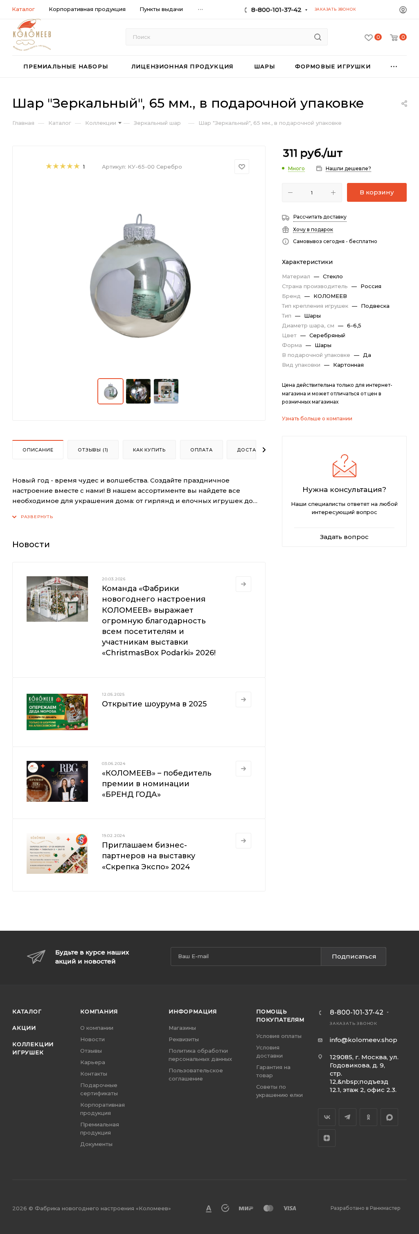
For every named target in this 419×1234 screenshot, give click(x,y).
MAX (389, 1117)
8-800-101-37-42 (276, 10)
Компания (98, 1011)
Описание (38, 450)
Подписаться (354, 956)
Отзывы (91, 1050)
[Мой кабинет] (403, 11)
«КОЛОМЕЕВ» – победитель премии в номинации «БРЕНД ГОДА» (157, 784)
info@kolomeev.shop (363, 1040)
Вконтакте (327, 1117)
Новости (92, 1039)
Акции (24, 1027)
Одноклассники (368, 1117)
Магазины (182, 1027)
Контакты (93, 1073)
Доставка (251, 450)
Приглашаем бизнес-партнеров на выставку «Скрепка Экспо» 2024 (148, 856)
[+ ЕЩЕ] (394, 66)
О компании (96, 1027)
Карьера (92, 1062)
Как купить (149, 450)
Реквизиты (184, 1039)
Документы (96, 1144)
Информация (193, 1011)
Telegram (347, 1117)
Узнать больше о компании (317, 418)
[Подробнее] (243, 584)
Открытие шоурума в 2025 (154, 703)
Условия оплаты (279, 1036)
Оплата (201, 450)
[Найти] (318, 36)
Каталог (27, 1011)
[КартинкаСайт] (139, 276)
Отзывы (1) (93, 450)
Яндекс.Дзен (327, 1138)
